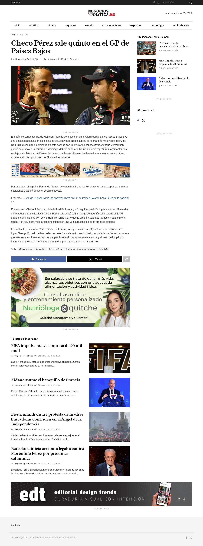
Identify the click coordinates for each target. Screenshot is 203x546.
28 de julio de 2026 (50, 356)
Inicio (17, 25)
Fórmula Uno (55, 249)
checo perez (25, 249)
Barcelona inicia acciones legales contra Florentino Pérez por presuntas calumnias (47, 454)
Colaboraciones (111, 25)
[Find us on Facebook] (154, 2)
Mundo (89, 25)
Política (34, 25)
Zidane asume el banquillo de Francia (45, 380)
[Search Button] (190, 2)
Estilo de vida (181, 25)
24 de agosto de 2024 (55, 59)
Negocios (70, 25)
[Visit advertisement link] (70, 170)
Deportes (135, 25)
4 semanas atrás (169, 50)
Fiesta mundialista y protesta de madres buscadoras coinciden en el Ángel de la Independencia (47, 419)
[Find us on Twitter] (158, 2)
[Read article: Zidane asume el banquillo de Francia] (109, 392)
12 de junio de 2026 (50, 429)
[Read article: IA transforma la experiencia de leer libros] (146, 48)
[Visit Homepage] (101, 13)
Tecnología (157, 25)
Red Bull (103, 249)
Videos (52, 25)
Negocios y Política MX (26, 59)
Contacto (15, 2)
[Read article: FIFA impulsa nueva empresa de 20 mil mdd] (109, 358)
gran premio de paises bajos (80, 249)
